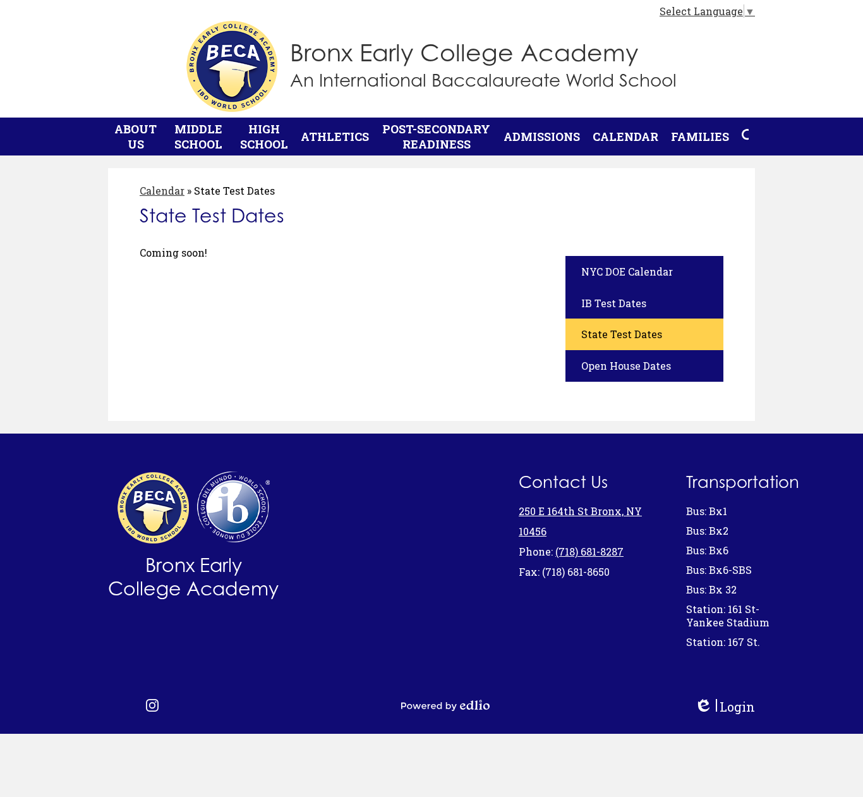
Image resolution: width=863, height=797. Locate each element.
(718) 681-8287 (589, 551)
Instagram (152, 705)
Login (724, 707)
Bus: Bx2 (707, 530)
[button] (135, 136)
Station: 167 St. (723, 641)
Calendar (162, 190)
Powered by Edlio (445, 705)
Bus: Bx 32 (711, 589)
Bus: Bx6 (707, 550)
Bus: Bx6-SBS (719, 569)
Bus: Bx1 (706, 511)
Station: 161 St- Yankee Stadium (727, 615)
